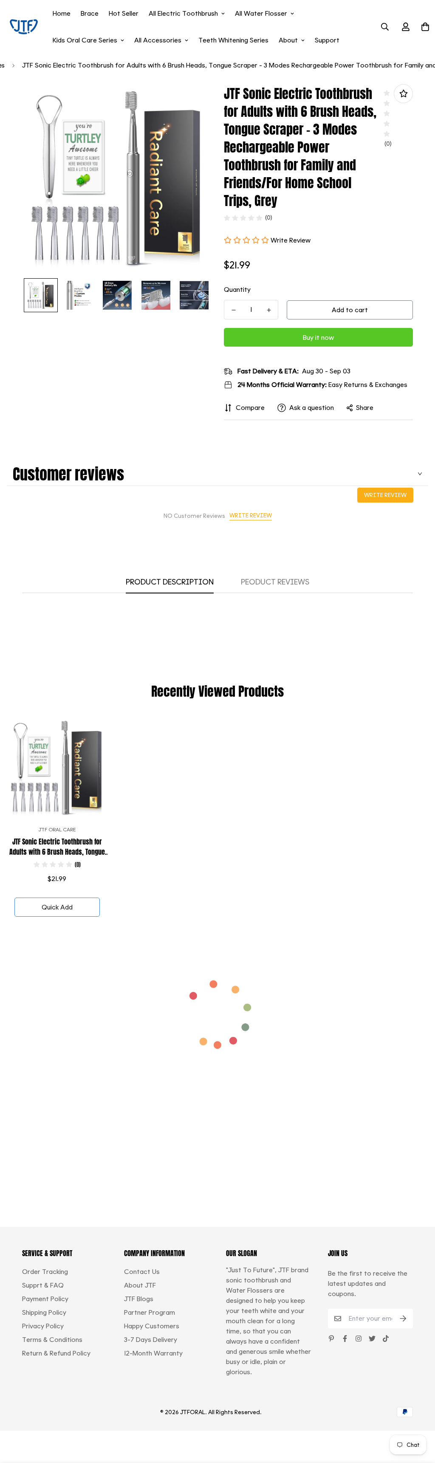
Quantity (237, 289)
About (288, 40)
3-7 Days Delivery (150, 1340)
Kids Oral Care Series (85, 40)
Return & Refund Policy (56, 1353)
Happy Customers (151, 1326)
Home (62, 13)
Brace (90, 13)
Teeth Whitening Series (233, 40)
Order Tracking (45, 1272)
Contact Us (142, 1272)
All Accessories (157, 40)
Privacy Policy (43, 1326)
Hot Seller (123, 13)
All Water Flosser (261, 13)
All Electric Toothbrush (183, 13)
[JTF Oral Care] (24, 27)
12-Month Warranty (153, 1353)
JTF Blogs (138, 1299)
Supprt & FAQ (43, 1285)
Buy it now (318, 337)
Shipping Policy (44, 1312)
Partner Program (149, 1312)
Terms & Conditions (52, 1340)
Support (327, 40)
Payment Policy (45, 1299)
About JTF (140, 1285)
